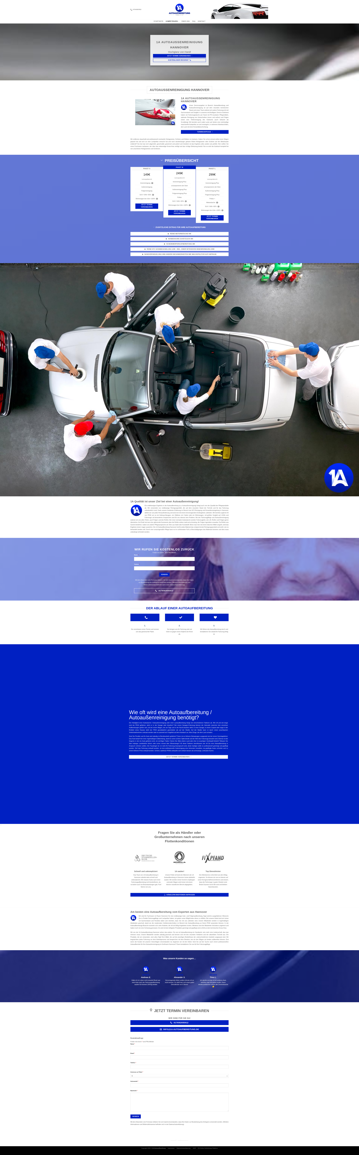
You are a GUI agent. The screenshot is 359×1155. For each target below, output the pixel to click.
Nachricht (133, 1090)
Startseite (158, 21)
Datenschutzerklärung (177, 585)
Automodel (134, 1081)
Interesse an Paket (136, 1072)
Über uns (185, 21)
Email (132, 1053)
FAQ (193, 21)
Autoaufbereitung (219, 105)
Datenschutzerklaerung (184, 1148)
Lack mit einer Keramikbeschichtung (196, 127)
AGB (194, 1148)
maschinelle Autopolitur (188, 124)
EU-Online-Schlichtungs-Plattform (208, 1148)
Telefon (137, 564)
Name (136, 555)
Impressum (171, 1148)
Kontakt (201, 21)
